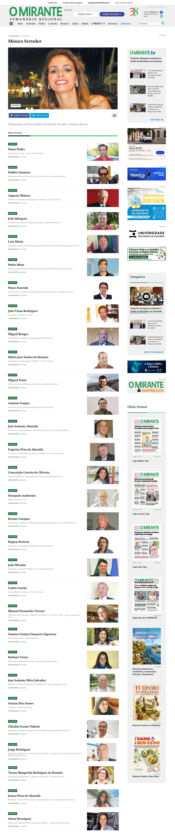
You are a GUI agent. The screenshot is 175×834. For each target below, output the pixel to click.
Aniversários (13, 36)
